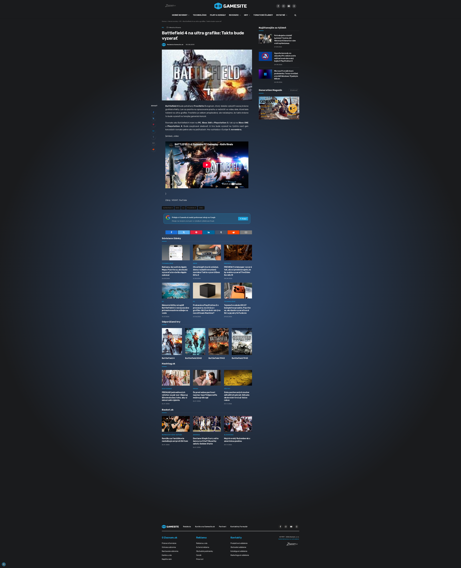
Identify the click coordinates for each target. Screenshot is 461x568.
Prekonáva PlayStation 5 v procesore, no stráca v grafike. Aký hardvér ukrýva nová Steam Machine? (207, 309)
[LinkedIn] (153, 130)
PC (180, 21)
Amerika (196, 435)
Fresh (195, 388)
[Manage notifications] (4, 564)
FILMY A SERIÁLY (218, 15)
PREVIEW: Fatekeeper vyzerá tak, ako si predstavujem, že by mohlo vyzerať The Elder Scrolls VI (238, 271)
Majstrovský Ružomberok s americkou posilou (237, 439)
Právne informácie (169, 543)
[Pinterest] (153, 124)
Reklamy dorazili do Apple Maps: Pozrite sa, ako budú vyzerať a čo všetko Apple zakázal (174, 271)
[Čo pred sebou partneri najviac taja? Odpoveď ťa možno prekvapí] (207, 378)
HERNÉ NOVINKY (179, 15)
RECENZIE (234, 15)
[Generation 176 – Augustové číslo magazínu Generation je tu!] (279, 108)
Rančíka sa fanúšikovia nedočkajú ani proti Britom (175, 439)
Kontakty (236, 537)
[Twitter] (153, 118)
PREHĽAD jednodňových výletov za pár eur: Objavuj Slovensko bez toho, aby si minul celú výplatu (175, 396)
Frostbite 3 (191, 208)
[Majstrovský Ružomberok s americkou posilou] (238, 424)
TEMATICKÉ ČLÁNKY (263, 15)
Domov (164, 21)
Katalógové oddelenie (239, 551)
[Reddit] (153, 149)
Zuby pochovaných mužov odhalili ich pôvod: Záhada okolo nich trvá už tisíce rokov (236, 396)
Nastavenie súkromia (170, 551)
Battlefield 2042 (193, 358)
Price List (199, 559)
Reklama (201, 537)
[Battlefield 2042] (195, 341)
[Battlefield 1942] (219, 341)
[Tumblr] (153, 136)
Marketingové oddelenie (240, 555)
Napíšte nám (167, 559)
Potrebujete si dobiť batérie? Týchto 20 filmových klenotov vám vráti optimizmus (285, 39)
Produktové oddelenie (239, 543)
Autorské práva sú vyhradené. (288, 539)
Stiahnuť (293, 90)
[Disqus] (207, 482)
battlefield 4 (168, 208)
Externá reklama (202, 547)
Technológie (167, 263)
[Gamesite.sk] (230, 6)
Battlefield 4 (168, 358)
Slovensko (229, 435)
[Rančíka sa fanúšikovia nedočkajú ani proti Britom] (176, 424)
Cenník (198, 555)
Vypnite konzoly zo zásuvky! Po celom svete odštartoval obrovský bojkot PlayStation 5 (285, 57)
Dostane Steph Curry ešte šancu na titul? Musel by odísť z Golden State (206, 441)
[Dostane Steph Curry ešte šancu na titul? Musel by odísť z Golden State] (207, 424)
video (201, 208)
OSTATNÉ (280, 15)
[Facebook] (153, 112)
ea (183, 208)
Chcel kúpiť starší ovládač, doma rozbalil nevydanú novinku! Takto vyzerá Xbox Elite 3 (206, 271)
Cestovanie (167, 388)
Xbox (195, 263)
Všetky (227, 388)
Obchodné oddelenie (238, 547)
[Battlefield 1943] (242, 341)
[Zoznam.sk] (292, 545)
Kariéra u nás (167, 555)
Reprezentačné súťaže (172, 435)
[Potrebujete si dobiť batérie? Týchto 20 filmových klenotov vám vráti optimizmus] (265, 38)
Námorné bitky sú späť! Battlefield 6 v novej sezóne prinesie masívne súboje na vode (175, 309)
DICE (177, 208)
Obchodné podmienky (204, 551)
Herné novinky (173, 21)
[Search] (295, 15)
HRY (246, 15)
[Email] (153, 143)
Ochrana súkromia (169, 547)
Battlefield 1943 (240, 358)
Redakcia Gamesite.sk (175, 44)
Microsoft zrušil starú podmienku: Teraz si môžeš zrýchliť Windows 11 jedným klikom (286, 75)
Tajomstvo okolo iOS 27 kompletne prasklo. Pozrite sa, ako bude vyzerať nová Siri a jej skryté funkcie (237, 309)
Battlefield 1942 (217, 358)
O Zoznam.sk (169, 537)
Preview (227, 263)
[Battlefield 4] (172, 341)
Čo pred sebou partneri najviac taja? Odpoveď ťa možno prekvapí (205, 395)
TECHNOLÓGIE (200, 15)
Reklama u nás (201, 543)
